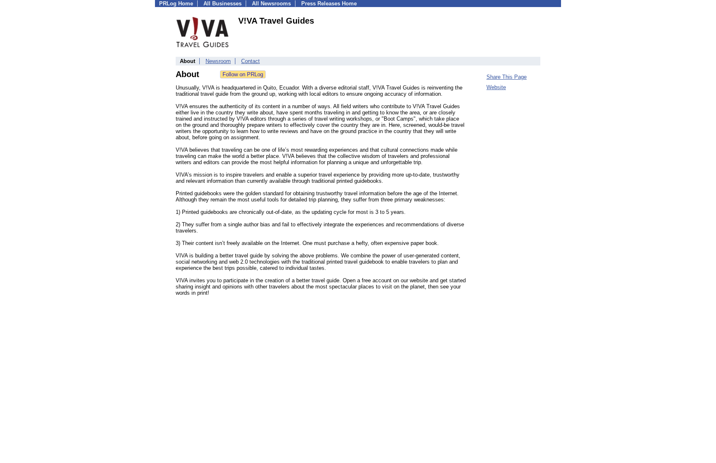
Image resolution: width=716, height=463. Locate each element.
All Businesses (222, 3)
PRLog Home (176, 3)
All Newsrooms (271, 3)
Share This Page (506, 77)
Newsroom (218, 61)
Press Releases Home (329, 3)
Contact (250, 61)
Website (496, 87)
